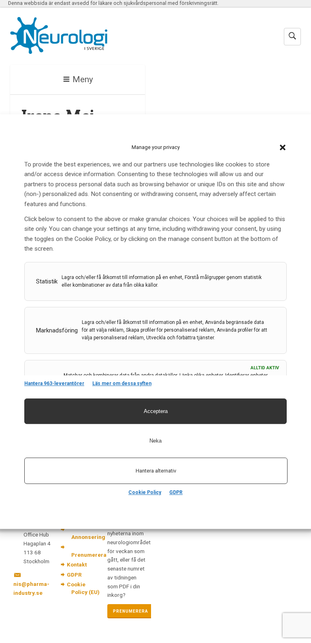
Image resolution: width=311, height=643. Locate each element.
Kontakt (77, 564)
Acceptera (156, 411)
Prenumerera (89, 554)
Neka (155, 441)
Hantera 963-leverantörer (54, 383)
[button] (283, 147)
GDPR (176, 492)
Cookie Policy (144, 492)
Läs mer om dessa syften (121, 383)
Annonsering (88, 537)
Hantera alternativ (156, 471)
